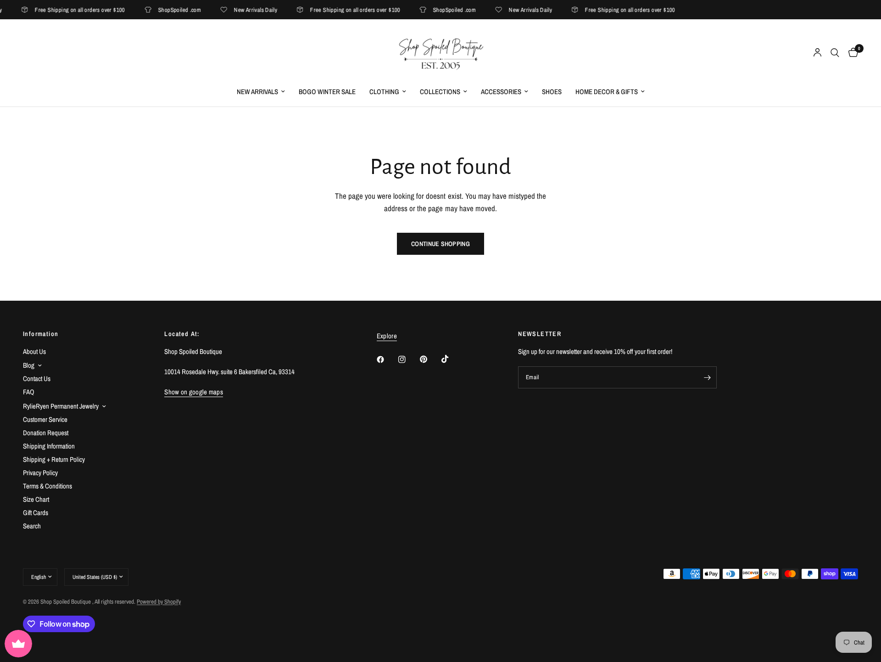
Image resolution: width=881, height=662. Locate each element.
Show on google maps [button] (193, 392)
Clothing (384, 91)
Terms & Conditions (47, 486)
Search (32, 526)
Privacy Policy (40, 472)
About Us (34, 351)
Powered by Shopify (159, 602)
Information (40, 334)
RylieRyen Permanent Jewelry (61, 406)
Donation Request (45, 433)
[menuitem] (261, 92)
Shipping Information (49, 446)
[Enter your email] (707, 377)
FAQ (28, 392)
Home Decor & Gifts (606, 91)
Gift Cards (35, 512)
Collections (440, 91)
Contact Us (36, 378)
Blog (28, 365)
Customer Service (45, 419)
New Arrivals (257, 91)
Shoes (552, 91)
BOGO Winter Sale (327, 91)
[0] (851, 53)
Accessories (501, 91)
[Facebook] (387, 359)
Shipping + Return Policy (54, 459)
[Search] (835, 53)
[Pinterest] (430, 359)
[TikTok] (451, 359)
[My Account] (817, 53)
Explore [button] (387, 336)
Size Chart (36, 499)
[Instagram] (408, 359)
